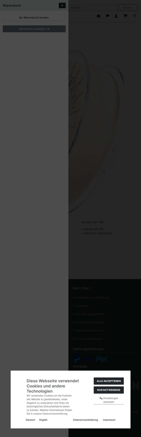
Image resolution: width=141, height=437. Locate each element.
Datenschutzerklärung (85, 419)
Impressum (109, 419)
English (43, 419)
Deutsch (30, 419)
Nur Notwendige (108, 389)
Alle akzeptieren (109, 381)
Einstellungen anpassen (110, 400)
